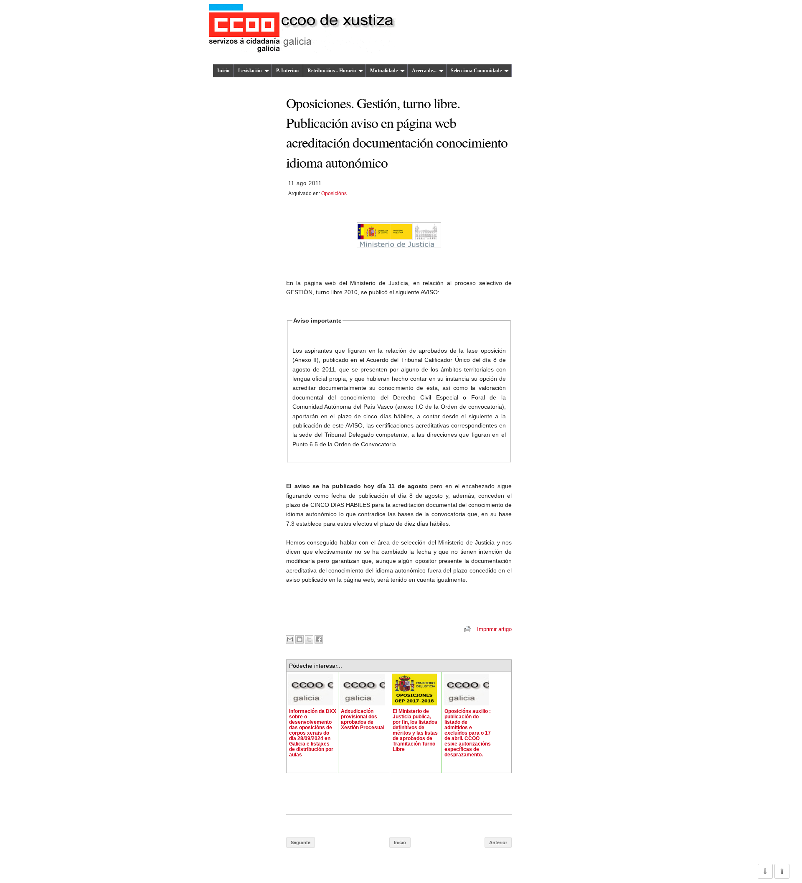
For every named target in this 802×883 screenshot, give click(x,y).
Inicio (223, 71)
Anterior (498, 842)
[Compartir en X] (309, 639)
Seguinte (300, 842)
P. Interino (287, 71)
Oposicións (334, 193)
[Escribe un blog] (299, 639)
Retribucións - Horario (331, 71)
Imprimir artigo (494, 629)
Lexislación (250, 71)
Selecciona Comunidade (476, 71)
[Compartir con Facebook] (319, 639)
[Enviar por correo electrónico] (290, 639)
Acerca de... (424, 71)
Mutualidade (384, 71)
